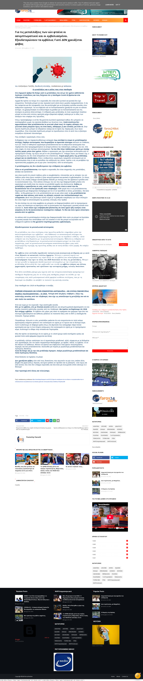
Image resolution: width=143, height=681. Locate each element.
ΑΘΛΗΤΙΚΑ (96, 426)
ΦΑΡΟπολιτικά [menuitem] (84, 20)
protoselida (114, 189)
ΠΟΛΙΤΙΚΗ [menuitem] (26, 20)
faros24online (28, 676)
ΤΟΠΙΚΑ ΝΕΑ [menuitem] (37, 20)
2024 (110, 548)
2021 (110, 558)
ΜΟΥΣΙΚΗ (95, 432)
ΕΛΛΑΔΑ (102, 429)
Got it (118, 5)
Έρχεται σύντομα (97, 313)
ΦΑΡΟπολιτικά (111, 441)
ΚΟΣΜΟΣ (119, 429)
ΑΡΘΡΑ (111, 426)
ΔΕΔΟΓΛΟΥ (118, 426)
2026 (110, 541)
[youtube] (101, 461)
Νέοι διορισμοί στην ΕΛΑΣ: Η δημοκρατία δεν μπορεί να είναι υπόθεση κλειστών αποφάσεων (73, 598)
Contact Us (125, 676)
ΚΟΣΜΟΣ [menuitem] (96, 20)
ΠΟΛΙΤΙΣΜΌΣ (104, 435)
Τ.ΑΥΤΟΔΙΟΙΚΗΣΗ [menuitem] (50, 20)
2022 (110, 554)
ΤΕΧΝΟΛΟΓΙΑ (96, 438)
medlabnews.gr (57, 86)
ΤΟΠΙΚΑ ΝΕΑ (106, 438)
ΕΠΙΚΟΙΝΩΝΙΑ (111, 429)
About (118, 676)
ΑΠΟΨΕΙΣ (21, 416)
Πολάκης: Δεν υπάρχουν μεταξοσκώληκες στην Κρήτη (109, 310)
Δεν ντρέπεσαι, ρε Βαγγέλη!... (111, 480)
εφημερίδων (109, 189)
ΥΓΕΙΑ (25, 26)
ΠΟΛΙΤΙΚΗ (95, 435)
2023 (110, 551)
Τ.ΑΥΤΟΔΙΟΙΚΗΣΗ (115, 435)
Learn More (109, 5)
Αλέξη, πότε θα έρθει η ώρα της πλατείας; (73, 606)
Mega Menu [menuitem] (64, 20)
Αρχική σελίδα (19, 26)
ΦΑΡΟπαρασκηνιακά (99, 441)
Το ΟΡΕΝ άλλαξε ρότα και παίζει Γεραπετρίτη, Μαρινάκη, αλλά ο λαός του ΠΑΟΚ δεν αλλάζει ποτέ (52, 470)
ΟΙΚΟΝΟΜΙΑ (104, 432)
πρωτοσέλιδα (101, 189)
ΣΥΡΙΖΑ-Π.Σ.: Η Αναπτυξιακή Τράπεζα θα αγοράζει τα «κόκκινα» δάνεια (36, 608)
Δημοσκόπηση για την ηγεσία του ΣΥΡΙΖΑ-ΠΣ (112, 473)
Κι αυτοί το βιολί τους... (74, 466)
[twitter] (119, 457)
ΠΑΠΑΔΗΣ (113, 432)
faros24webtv (96, 447)
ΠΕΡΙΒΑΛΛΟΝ (121, 432)
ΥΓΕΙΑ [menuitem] (73, 20)
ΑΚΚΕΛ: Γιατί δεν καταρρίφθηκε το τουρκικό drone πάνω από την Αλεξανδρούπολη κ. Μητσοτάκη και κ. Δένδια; (37, 598)
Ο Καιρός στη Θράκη (108, 489)
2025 (110, 544)
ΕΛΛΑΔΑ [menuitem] (104, 20)
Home (113, 676)
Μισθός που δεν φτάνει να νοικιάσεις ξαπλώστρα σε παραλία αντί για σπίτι (25, 469)
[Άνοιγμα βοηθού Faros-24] (138, 676)
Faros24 (18, 48)
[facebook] (101, 457)
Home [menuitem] (18, 20)
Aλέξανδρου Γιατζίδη (26, 86)
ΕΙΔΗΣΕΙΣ (95, 429)
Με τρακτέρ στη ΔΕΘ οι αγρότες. (35, 615)
